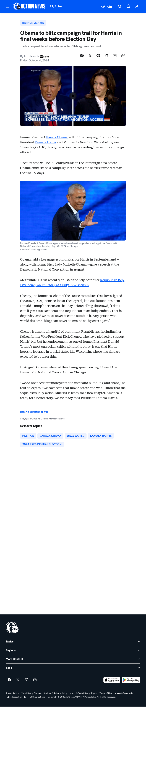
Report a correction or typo (34, 412)
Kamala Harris (45, 142)
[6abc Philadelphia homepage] (29, 6)
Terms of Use (106, 693)
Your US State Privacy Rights (83, 693)
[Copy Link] (123, 55)
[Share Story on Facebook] (82, 55)
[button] (7, 6)
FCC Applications (37, 697)
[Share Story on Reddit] (98, 55)
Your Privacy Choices (31, 693)
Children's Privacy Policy (55, 693)
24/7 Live (56, 6)
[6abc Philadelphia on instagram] (26, 680)
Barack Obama (57, 137)
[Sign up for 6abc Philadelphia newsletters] (34, 680)
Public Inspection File (16, 697)
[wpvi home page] (12, 627)
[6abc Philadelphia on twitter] (17, 680)
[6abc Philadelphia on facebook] (9, 680)
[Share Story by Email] (115, 55)
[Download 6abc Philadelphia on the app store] (111, 680)
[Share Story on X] (90, 55)
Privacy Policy (12, 693)
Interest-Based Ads (124, 693)
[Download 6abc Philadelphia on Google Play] (131, 680)
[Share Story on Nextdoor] (106, 55)
